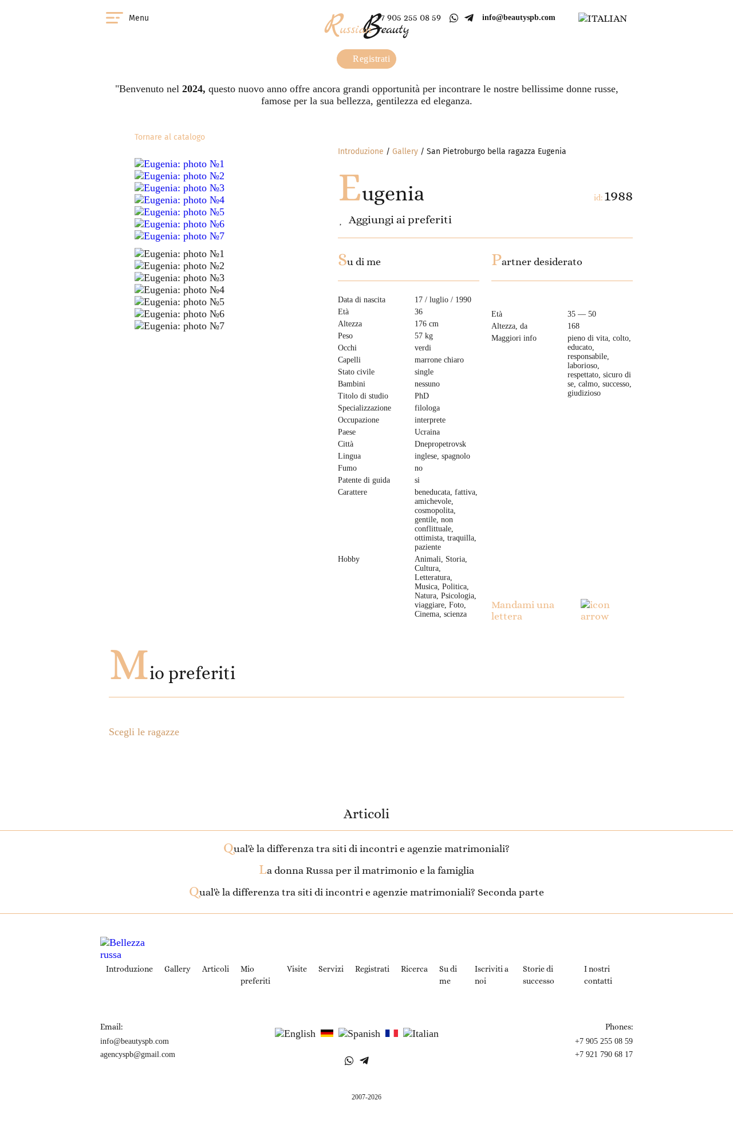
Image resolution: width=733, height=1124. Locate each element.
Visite (297, 968)
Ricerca (414, 968)
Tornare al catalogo (170, 137)
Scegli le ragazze (144, 731)
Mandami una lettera (522, 610)
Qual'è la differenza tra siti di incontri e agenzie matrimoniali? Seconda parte (366, 892)
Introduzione (361, 151)
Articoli (215, 968)
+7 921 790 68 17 (604, 1054)
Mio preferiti (172, 673)
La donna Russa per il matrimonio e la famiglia (366, 870)
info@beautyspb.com (518, 17)
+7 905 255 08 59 (408, 17)
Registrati (370, 59)
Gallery (405, 151)
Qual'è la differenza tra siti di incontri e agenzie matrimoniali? (366, 848)
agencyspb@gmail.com (137, 1054)
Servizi (331, 968)
